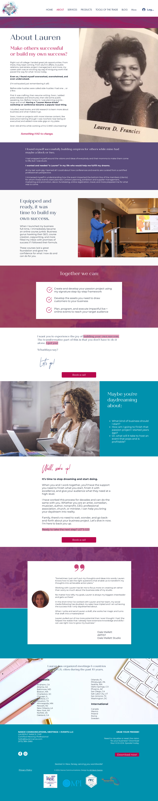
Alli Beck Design (96, 770)
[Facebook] (20, 754)
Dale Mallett (104, 632)
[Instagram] (25, 754)
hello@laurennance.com (30, 739)
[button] (127, 755)
